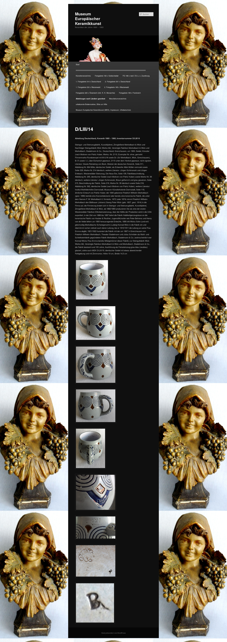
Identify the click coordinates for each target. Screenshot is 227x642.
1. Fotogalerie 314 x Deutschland (88, 81)
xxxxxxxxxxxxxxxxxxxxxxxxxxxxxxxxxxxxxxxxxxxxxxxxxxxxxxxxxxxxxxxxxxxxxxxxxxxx (111, 70)
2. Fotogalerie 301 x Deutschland (117, 81)
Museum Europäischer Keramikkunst (88, 18)
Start (77, 64)
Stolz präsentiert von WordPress (113, 633)
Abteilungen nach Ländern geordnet (90, 98)
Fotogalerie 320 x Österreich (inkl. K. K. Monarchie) (95, 93)
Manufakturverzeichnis (117, 98)
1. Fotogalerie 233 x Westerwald (88, 87)
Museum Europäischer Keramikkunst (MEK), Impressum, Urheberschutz (103, 110)
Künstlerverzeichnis (83, 75)
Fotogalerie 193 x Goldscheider (106, 75)
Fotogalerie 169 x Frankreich (130, 93)
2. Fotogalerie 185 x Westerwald (116, 87)
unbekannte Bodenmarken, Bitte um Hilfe (91, 104)
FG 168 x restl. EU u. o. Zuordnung (136, 75)
